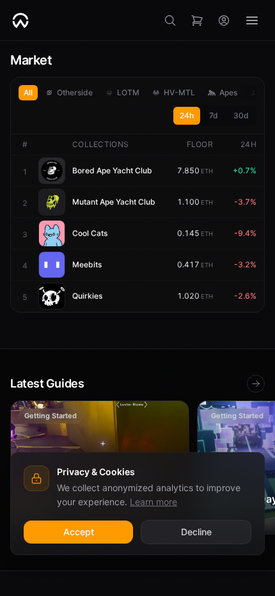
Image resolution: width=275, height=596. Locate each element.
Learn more (153, 501)
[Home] (20, 20)
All (28, 92)
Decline (196, 531)
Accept (78, 531)
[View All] (256, 384)
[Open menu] (252, 20)
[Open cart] (196, 20)
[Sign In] (223, 20)
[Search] (170, 20)
